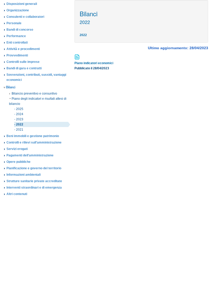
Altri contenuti (16, 194)
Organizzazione (17, 10)
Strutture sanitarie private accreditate (34, 181)
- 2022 (18, 124)
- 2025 (18, 109)
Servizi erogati (17, 149)
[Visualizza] (77, 58)
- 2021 (18, 129)
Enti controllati (17, 42)
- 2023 (18, 119)
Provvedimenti (17, 55)
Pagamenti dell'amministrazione (30, 155)
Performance (16, 36)
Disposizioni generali (21, 4)
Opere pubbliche (18, 162)
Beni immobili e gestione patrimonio (32, 136)
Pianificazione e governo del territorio (33, 168)
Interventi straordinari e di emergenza (34, 187)
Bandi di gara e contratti (24, 68)
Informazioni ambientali (23, 174)
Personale (13, 23)
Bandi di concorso (19, 29)
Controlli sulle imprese (23, 62)
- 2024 (18, 114)
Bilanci (10, 87)
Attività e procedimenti (23, 49)
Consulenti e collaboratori (25, 17)
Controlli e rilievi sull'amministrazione (34, 142)
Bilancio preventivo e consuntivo (34, 93)
